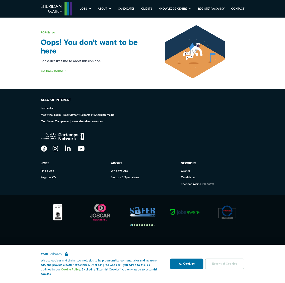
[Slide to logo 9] (154, 225)
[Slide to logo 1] (134, 225)
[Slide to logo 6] (147, 225)
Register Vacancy (211, 8)
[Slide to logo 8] (152, 225)
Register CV (48, 177)
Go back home (52, 71)
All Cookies (187, 263)
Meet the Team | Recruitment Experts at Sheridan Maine (78, 115)
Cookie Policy (70, 269)
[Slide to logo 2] (137, 225)
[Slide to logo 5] (144, 225)
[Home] (56, 9)
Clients (146, 8)
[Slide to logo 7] (149, 225)
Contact (237, 8)
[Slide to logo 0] (131, 225)
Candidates (126, 8)
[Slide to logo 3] (139, 225)
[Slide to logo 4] (142, 225)
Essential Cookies (224, 263)
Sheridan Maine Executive (197, 184)
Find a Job (47, 108)
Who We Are (119, 171)
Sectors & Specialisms (125, 177)
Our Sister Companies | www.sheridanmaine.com (72, 121)
